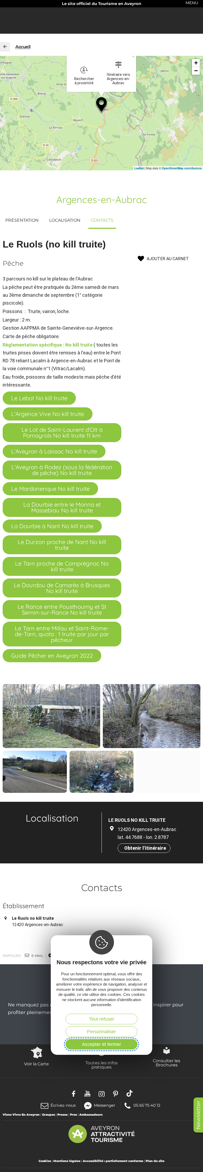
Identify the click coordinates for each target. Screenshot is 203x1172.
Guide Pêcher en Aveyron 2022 (52, 655)
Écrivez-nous (63, 1105)
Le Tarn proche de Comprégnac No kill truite (62, 566)
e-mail (37, 956)
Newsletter (198, 1115)
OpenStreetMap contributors (182, 168)
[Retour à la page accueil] (5, 47)
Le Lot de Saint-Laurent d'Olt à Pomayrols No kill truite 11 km (62, 432)
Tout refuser (101, 1019)
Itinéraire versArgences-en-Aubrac (118, 78)
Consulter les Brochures (166, 1062)
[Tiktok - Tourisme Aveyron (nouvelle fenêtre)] (129, 1093)
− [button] (196, 70)
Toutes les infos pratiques (101, 1064)
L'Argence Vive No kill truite (47, 414)
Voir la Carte (36, 1063)
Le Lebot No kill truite (39, 398)
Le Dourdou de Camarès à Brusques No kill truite (62, 588)
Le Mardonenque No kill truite (50, 488)
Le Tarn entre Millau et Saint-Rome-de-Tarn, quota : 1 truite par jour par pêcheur (62, 634)
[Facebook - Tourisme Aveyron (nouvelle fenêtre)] (73, 1093)
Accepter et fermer (101, 1044)
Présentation (22, 220)
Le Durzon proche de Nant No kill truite (62, 544)
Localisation (64, 220)
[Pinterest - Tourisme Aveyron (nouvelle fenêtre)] (115, 1093)
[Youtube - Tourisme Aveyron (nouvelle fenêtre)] (87, 1093)
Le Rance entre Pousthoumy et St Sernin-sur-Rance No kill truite (61, 609)
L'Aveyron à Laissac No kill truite (54, 451)
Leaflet (139, 168)
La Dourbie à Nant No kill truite (52, 526)
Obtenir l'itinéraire (145, 848)
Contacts (102, 220)
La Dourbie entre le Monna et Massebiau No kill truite (62, 507)
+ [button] (196, 63)
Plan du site (155, 1161)
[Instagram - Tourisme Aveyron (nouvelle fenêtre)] (101, 1093)
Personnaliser (101, 1031)
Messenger (104, 1105)
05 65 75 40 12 (146, 1105)
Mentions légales (66, 1161)
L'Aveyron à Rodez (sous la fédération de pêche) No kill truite (61, 470)
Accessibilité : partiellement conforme (113, 1161)
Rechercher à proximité (84, 81)
